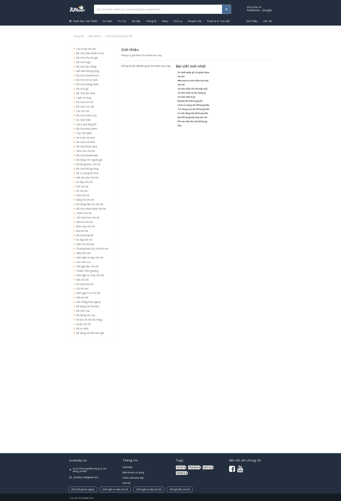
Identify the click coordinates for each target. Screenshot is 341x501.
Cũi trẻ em (81, 288)
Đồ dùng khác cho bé (87, 164)
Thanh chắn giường (86, 270)
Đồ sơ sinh (81, 328)
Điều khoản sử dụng (133, 472)
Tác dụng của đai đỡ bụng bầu (193, 109)
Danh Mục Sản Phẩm (85, 21)
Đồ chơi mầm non (86, 115)
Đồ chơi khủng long (86, 168)
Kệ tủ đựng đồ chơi (86, 173)
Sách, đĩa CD (94, 36)
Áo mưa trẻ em (84, 284)
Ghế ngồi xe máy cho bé (89, 275)
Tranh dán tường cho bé (118, 36)
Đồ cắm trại (82, 310)
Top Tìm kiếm (83, 133)
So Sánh (107, 21)
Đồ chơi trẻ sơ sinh (86, 80)
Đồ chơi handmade (86, 155)
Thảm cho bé (83, 213)
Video (165, 21)
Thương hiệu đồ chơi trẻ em (91, 248)
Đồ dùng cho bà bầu (87, 306)
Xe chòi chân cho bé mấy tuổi (192, 88)
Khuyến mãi (194, 21)
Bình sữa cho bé (85, 226)
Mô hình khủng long (87, 71)
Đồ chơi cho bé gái (86, 57)
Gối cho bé (81, 186)
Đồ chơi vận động (85, 66)
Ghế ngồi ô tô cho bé (87, 293)
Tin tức (180, 467)
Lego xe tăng (83, 97)
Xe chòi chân (83, 119)
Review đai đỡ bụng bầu (190, 100)
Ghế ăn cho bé (84, 222)
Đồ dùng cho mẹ (85, 315)
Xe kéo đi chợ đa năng (88, 319)
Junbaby (85, 498)
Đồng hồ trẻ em (84, 199)
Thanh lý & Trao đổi (218, 21)
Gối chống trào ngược (88, 302)
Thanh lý (181, 473)
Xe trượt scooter (85, 137)
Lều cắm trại (83, 262)
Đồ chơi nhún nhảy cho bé (90, 208)
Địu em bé (81, 230)
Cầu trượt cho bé (85, 48)
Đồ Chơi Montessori (87, 75)
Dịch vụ (178, 21)
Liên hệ (126, 482)
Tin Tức (122, 21)
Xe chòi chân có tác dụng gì (192, 92)
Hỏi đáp (136, 21)
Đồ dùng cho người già (88, 159)
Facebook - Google (259, 9)
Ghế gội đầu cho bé (87, 266)
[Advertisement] (92, 396)
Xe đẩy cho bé (84, 182)
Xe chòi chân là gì (186, 96)
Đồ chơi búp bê (84, 235)
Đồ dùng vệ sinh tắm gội (89, 333)
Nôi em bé (81, 297)
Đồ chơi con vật (84, 106)
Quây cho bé (83, 324)
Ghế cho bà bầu (84, 244)
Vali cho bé (82, 279)
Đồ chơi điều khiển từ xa (89, 53)
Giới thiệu (128, 467)
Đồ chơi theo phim (86, 128)
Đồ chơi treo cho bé (87, 217)
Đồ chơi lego (83, 62)
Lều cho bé (82, 111)
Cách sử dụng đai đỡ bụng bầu (193, 105)
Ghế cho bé (82, 195)
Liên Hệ (267, 21)
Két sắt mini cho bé (86, 177)
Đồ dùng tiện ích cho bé (89, 204)
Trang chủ (79, 36)
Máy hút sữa (83, 253)
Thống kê (151, 21)
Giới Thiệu (252, 21)
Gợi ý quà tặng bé (85, 124)
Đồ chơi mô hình (85, 142)
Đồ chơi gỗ (81, 88)
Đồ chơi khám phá (86, 146)
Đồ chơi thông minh (87, 84)
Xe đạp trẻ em (84, 239)
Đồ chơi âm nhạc (85, 93)
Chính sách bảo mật (133, 477)
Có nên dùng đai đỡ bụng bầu (193, 113)
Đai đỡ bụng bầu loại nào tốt (192, 117)
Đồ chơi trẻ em (84, 102)
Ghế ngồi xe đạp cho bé (89, 257)
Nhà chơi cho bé (85, 151)
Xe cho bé (81, 191)
